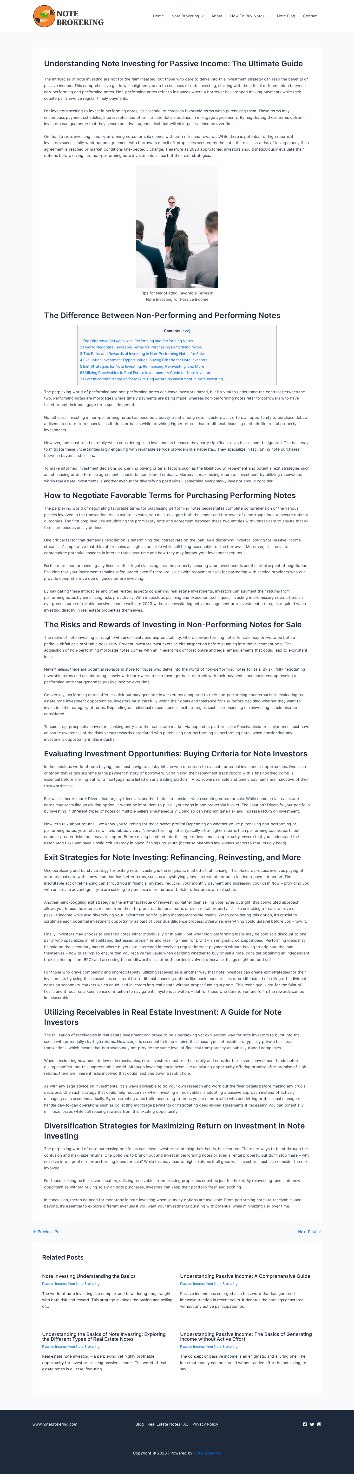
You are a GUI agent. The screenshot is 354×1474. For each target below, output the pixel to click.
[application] (201, 16)
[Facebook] (305, 1424)
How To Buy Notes (247, 15)
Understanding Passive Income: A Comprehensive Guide (245, 1276)
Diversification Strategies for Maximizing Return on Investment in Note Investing (151, 379)
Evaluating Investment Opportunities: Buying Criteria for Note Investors (144, 360)
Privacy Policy (205, 1424)
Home (158, 15)
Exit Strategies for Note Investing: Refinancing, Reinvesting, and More (142, 366)
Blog (140, 1424)
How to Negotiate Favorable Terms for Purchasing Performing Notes (141, 347)
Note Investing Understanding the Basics (89, 1276)
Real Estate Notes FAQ (168, 1424)
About (217, 15)
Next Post (309, 1232)
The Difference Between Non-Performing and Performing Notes (136, 341)
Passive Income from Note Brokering (71, 1283)
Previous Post (48, 1232)
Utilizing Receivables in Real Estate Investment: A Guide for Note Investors (146, 372)
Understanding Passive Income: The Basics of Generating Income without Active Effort (246, 1336)
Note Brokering (185, 15)
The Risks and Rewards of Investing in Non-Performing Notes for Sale (142, 353)
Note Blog (286, 15)
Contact (310, 15)
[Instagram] (319, 1424)
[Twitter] (312, 1424)
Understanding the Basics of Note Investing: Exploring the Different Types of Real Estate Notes (104, 1336)
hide (186, 331)
